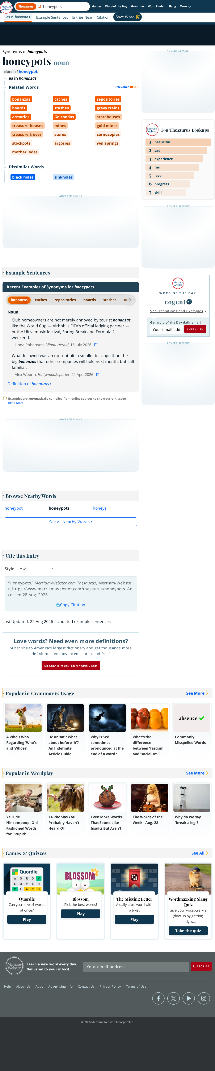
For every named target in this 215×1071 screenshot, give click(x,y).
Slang (172, 6)
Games (96, 6)
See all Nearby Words (69, 521)
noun (61, 62)
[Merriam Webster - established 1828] (6, 5)
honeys (99, 508)
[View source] (96, 344)
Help (8, 986)
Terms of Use (136, 986)
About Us (23, 986)
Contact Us (87, 986)
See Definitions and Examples (176, 311)
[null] (189, 301)
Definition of (28, 383)
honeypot (28, 71)
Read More (16, 403)
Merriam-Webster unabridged (70, 665)
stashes (109, 299)
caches (41, 299)
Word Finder (156, 6)
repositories (65, 299)
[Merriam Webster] (177, 283)
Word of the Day (116, 6)
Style (9, 568)
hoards (89, 299)
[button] (185, 6)
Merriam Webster (14, 965)
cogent (175, 302)
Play (27, 919)
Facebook (158, 998)
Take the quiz (188, 930)
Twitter (173, 998)
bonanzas (19, 299)
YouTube (188, 998)
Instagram (204, 998)
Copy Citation (72, 604)
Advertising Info (61, 986)
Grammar (137, 6)
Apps (39, 986)
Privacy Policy (111, 986)
